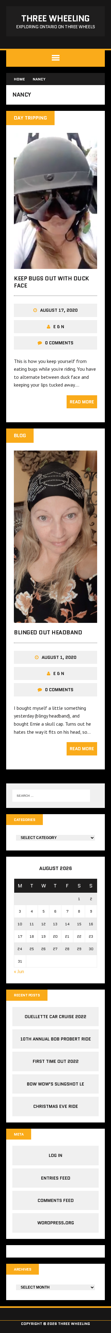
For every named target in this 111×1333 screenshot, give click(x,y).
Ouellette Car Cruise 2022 (55, 1016)
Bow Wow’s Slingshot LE (55, 1084)
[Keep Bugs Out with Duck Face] (55, 264)
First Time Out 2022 (56, 1061)
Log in (55, 1155)
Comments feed (56, 1200)
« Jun (19, 971)
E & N (58, 327)
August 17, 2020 (59, 310)
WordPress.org (55, 1223)
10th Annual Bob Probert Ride (55, 1039)
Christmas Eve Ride (55, 1106)
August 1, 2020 (59, 657)
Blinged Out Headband (48, 632)
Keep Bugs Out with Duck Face (51, 282)
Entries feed (55, 1178)
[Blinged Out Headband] (55, 619)
